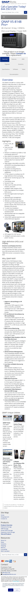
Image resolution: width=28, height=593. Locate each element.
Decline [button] (17, 590)
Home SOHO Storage (7, 530)
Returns (3, 547)
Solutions (20, 64)
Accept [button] (10, 590)
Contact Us (4, 519)
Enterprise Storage (6, 527)
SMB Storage (4, 529)
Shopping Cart (5, 517)
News (2, 542)
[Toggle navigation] (4, 16)
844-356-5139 (8, 9)
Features (13, 59)
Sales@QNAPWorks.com (9, 574)
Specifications (6, 69)
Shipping (3, 546)
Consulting (4, 549)
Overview (4, 59)
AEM (23, 59)
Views (23, 69)
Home (2, 515)
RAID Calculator (5, 551)
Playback (7, 64)
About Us (3, 540)
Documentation (14, 74)
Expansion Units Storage (8, 532)
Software (15, 69)
